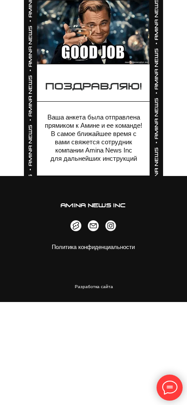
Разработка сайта (94, 286)
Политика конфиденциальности (93, 247)
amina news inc (93, 205)
